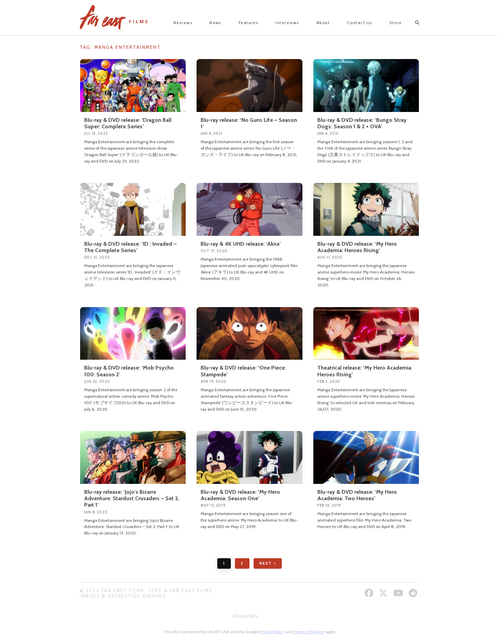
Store (395, 22)
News (215, 22)
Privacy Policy (245, 616)
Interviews (287, 22)
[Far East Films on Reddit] (414, 593)
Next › (267, 563)
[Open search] (411, 23)
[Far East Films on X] (384, 593)
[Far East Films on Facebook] (370, 593)
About (323, 22)
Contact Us (359, 22)
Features (248, 22)
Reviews (182, 22)
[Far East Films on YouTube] (399, 593)
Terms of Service (309, 631)
